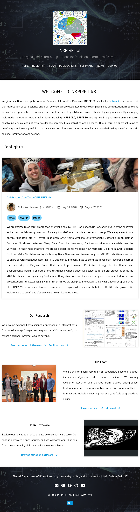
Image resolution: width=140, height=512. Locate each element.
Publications (68, 65)
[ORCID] (63, 485)
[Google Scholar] (69, 485)
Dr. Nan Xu (114, 101)
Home (25, 65)
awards (24, 217)
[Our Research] (111, 329)
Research (38, 65)
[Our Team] (29, 383)
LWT (89, 494)
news (12, 217)
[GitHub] (76, 485)
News (100, 65)
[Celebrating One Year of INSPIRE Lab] (70, 175)
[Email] (56, 485)
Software (87, 65)
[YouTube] (83, 485)
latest (36, 217)
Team (52, 65)
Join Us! (113, 65)
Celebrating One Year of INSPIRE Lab (29, 197)
